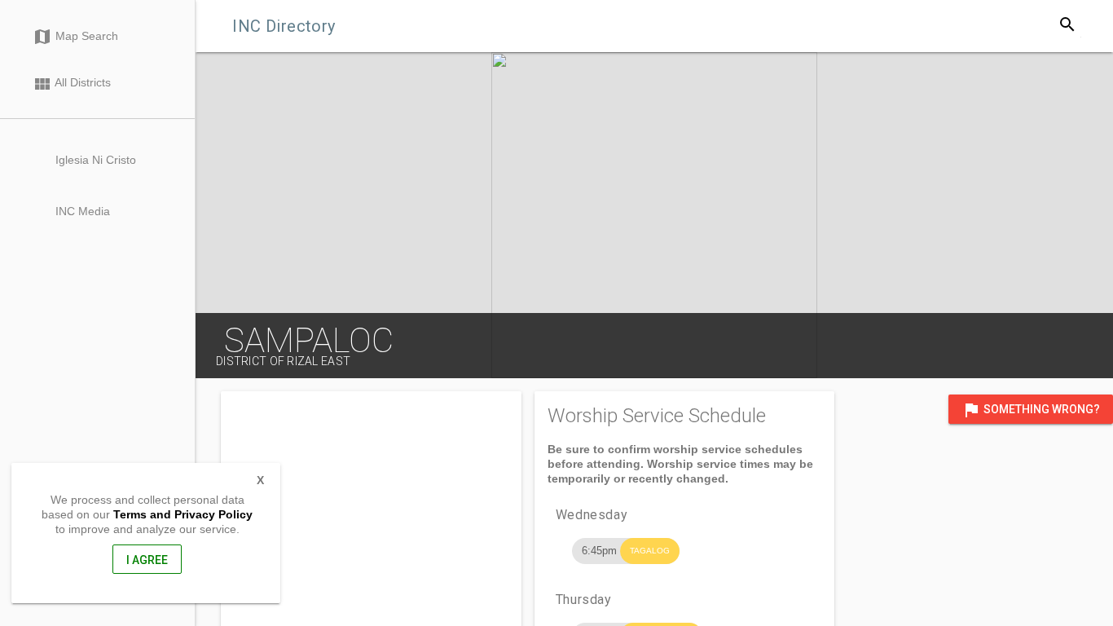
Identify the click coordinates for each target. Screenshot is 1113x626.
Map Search (75, 36)
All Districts (72, 84)
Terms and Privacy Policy (183, 514)
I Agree (147, 559)
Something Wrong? (1030, 410)
